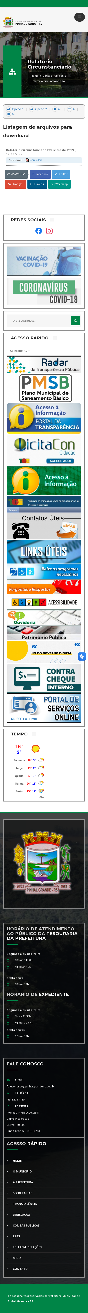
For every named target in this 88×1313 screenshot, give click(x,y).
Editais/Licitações (27, 1247)
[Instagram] (49, 231)
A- (13, 114)
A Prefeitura (22, 1182)
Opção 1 (17, 109)
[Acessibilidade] (44, 602)
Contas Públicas (53, 75)
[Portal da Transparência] (44, 418)
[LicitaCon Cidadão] (44, 450)
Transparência (24, 1204)
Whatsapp (61, 184)
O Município (22, 1171)
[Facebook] (38, 231)
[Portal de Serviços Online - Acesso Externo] (44, 708)
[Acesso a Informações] (44, 481)
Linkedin (39, 184)
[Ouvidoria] (44, 617)
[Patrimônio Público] (44, 632)
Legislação (21, 1215)
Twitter (63, 174)
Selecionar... (19, 351)
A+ (59, 109)
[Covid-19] (44, 291)
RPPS (16, 1236)
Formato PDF (35, 159)
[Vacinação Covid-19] (44, 261)
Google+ (18, 184)
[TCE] (44, 504)
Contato (20, 1269)
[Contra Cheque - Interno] (44, 678)
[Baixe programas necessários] (44, 571)
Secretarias (22, 1193)
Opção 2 (40, 109)
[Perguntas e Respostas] (44, 586)
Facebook (41, 174)
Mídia (16, 1258)
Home (35, 75)
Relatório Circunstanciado (48, 81)
